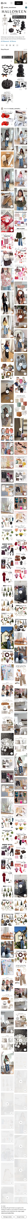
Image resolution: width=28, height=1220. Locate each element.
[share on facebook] (6, 45)
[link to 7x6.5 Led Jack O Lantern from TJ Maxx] (7, 84)
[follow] (26, 7)
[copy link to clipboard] (17, 45)
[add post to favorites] (24, 33)
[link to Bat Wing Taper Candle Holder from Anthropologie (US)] (20, 57)
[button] (26, 3)
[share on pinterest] (10, 45)
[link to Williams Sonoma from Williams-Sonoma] (7, 57)
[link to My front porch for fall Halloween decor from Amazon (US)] (20, 84)
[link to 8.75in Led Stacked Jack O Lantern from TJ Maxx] (20, 70)
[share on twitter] (13, 45)
